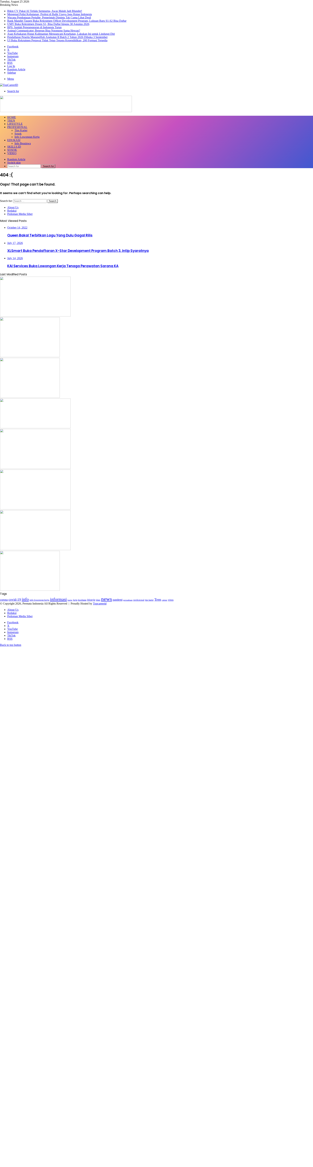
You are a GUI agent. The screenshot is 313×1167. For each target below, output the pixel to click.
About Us (12, 207)
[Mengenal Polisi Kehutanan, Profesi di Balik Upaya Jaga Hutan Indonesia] (35, 315)
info (25, 599)
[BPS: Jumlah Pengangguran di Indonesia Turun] (35, 467)
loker (98, 600)
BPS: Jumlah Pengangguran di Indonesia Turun (34, 27)
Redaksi (11, 210)
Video (11, 153)
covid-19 (15, 599)
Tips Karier (20, 130)
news (106, 599)
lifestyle (91, 600)
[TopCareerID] (9, 85)
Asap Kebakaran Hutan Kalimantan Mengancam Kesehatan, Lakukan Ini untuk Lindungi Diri (61, 33)
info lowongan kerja (39, 600)
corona (4, 599)
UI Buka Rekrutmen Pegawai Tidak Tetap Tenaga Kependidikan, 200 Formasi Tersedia (57, 40)
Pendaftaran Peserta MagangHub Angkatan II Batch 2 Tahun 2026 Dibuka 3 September (57, 37)
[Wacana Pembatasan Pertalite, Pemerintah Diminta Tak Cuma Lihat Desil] (30, 356)
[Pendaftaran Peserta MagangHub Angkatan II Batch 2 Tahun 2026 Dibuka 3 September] (30, 589)
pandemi (117, 599)
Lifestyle (15, 123)
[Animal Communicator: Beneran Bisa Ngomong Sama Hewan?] (35, 508)
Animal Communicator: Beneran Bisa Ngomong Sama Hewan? (43, 30)
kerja (75, 600)
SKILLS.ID (14, 146)
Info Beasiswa (22, 143)
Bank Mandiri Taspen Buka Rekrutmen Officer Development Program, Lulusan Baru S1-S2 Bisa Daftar (66, 20)
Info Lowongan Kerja (26, 136)
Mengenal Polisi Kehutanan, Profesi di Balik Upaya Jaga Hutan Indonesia (49, 14)
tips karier (149, 600)
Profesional (17, 127)
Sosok (18, 133)
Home (11, 117)
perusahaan (128, 600)
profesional (138, 600)
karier (70, 600)
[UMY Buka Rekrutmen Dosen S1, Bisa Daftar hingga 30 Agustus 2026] (35, 427)
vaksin (164, 600)
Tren (11, 120)
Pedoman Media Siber (20, 213)
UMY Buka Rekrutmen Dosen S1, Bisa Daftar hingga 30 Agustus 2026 (48, 24)
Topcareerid (100, 603)
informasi (58, 599)
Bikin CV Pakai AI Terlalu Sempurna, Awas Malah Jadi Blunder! (44, 11)
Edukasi (13, 140)
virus (171, 599)
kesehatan (82, 600)
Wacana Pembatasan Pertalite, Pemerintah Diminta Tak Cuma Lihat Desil (49, 17)
